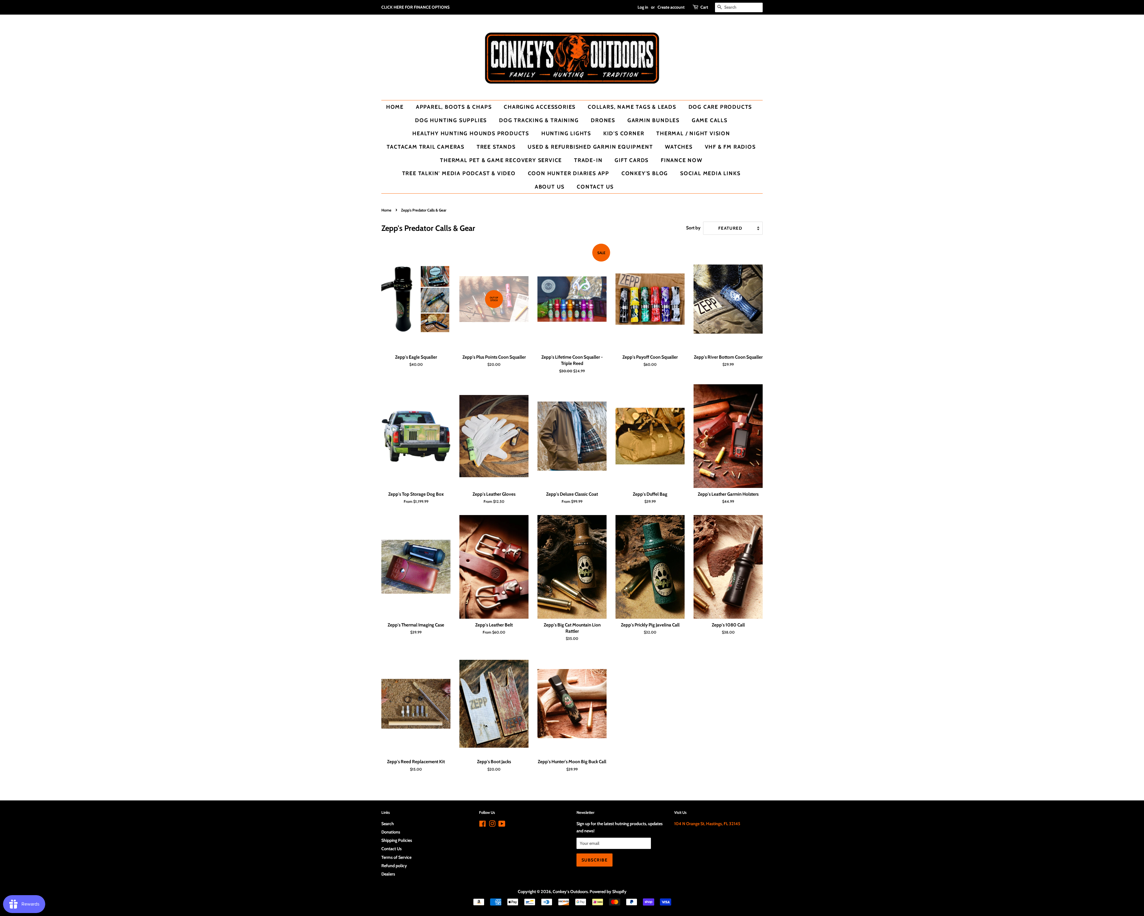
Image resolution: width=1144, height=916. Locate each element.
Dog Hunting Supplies (451, 120)
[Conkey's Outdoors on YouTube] (501, 825)
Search (387, 823)
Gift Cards (632, 160)
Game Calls (710, 120)
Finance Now (681, 160)
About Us (550, 186)
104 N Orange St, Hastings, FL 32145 (707, 823)
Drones (603, 120)
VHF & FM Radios (730, 147)
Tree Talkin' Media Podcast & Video (459, 173)
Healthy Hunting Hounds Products (470, 133)
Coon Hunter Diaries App (568, 173)
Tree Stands (496, 147)
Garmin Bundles (653, 120)
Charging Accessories (540, 107)
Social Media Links (710, 173)
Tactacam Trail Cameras (425, 147)
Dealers (388, 874)
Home (395, 107)
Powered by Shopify (608, 891)
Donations (390, 832)
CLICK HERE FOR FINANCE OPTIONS (415, 7)
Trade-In (588, 160)
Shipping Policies (396, 840)
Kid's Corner (623, 133)
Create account (671, 7)
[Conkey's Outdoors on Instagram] (492, 825)
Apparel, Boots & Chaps (454, 107)
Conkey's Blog (644, 173)
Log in (643, 7)
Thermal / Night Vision (693, 133)
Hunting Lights (566, 133)
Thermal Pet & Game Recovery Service (501, 160)
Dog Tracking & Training (539, 120)
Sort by (693, 228)
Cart (704, 7)
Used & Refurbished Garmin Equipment (590, 147)
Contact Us (595, 186)
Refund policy (394, 865)
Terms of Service (396, 857)
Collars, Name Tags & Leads (632, 107)
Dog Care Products (720, 107)
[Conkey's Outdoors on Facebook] (482, 825)
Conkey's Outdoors (570, 891)
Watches (679, 147)
